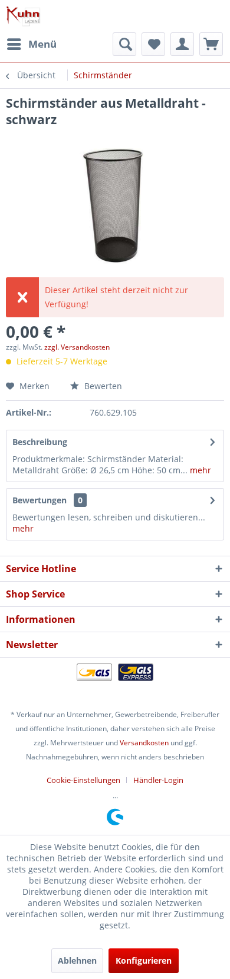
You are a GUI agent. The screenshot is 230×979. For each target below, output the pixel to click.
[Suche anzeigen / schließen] (124, 44)
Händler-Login (158, 780)
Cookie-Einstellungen (83, 780)
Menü (42, 44)
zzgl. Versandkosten (77, 347)
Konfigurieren (144, 960)
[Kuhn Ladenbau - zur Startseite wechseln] (23, 16)
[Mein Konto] (182, 44)
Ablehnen (77, 960)
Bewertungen (39, 500)
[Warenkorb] (211, 44)
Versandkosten (144, 743)
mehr (199, 470)
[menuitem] (31, 44)
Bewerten (102, 385)
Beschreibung (39, 441)
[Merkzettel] (153, 44)
